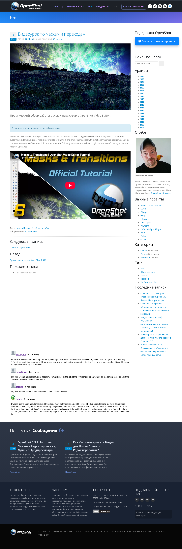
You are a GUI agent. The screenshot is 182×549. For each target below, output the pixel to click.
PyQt (142, 232)
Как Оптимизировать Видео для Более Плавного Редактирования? (93, 446)
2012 (141, 116)
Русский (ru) (43, 535)
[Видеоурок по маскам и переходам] (70, 76)
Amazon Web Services (150, 205)
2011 (141, 119)
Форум (117, 506)
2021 (141, 90)
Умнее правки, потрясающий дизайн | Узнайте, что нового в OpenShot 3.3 (155, 338)
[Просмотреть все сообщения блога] (61, 430)
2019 (141, 96)
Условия (160, 531)
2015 (141, 107)
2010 (141, 122)
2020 (141, 93)
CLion (143, 208)
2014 (141, 110)
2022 (141, 87)
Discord (124, 506)
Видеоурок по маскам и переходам (51, 34)
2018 (141, 99)
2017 (141, 102)
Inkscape (144, 219)
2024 (141, 82)
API (89, 6)
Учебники (57, 38)
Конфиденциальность (143, 531)
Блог (115, 6)
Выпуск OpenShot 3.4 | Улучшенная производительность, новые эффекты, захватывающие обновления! (154, 324)
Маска (20, 228)
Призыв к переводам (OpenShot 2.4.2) (28, 260)
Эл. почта (108, 506)
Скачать (56, 6)
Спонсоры (143, 506)
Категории (144, 244)
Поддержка (102, 6)
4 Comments (31, 231)
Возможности (74, 6)
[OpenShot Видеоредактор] (20, 532)
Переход (27, 228)
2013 (141, 113)
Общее (143, 250)
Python (143, 236)
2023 (141, 84)
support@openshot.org (112, 502)
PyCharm (144, 225)
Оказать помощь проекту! (158, 41)
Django (143, 212)
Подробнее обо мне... (160, 193)
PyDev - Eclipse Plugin (150, 229)
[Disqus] (70, 311)
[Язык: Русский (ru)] (170, 6)
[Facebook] (150, 6)
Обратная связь (148, 272)
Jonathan (28, 38)
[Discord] (160, 6)
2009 (141, 124)
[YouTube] (165, 6)
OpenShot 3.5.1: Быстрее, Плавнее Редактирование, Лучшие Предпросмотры (153, 297)
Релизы (144, 254)
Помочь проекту (131, 6)
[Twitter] (155, 6)
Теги (139, 262)
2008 (141, 127)
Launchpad (145, 222)
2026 (141, 76)
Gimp (142, 215)
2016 (141, 104)
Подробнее (15, 472)
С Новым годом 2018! (20, 247)
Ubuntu (143, 239)
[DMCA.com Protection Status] (101, 511)
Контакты (101, 490)
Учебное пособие (40, 228)
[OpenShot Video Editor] (26, 6)
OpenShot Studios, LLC (100, 531)
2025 (141, 79)
